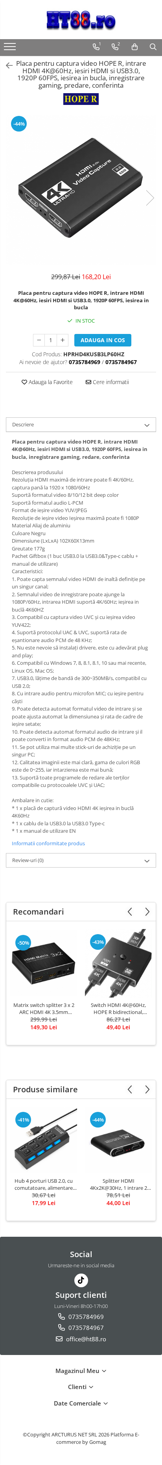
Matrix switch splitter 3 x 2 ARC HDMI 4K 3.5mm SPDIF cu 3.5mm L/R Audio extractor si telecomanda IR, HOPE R (44, 1008)
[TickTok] (81, 1280)
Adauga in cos (103, 340)
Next (150, 198)
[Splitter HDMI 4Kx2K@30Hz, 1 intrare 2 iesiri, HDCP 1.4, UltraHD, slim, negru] (118, 1140)
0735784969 (85, 1317)
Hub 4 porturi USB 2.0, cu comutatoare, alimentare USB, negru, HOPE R (44, 1184)
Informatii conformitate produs (48, 843)
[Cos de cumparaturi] (134, 47)
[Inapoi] (6, 65)
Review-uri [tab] (28, 860)
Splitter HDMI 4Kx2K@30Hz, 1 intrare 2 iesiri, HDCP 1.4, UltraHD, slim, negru (118, 1184)
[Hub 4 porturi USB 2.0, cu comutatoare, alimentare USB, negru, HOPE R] (43, 1140)
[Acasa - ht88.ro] (81, 19)
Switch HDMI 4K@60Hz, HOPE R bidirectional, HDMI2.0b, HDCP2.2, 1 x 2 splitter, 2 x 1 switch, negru (118, 1008)
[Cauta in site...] (153, 47)
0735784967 (85, 1327)
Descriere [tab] (23, 424)
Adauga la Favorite (50, 382)
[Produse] (11, 49)
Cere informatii (110, 382)
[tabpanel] (81, 190)
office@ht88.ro (85, 1339)
